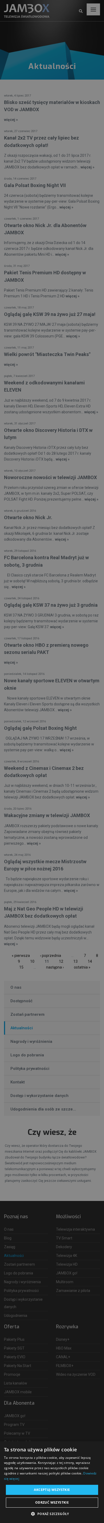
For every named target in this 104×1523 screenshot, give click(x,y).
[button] (52, 1514)
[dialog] (52, 761)
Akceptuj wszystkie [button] (52, 1489)
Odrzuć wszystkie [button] (52, 1502)
